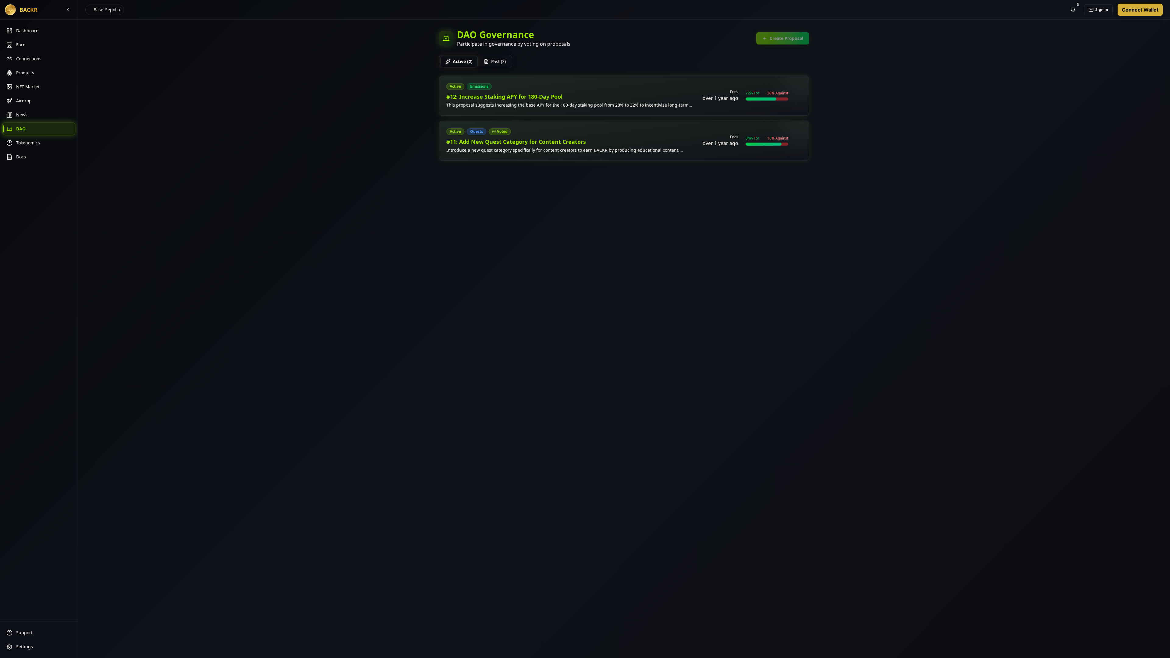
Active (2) (463, 61)
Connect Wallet (1140, 10)
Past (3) (498, 61)
